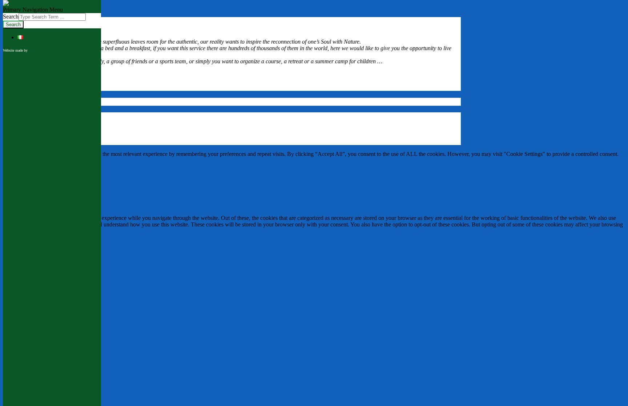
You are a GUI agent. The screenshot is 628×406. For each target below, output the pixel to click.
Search (11, 16)
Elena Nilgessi (39, 50)
